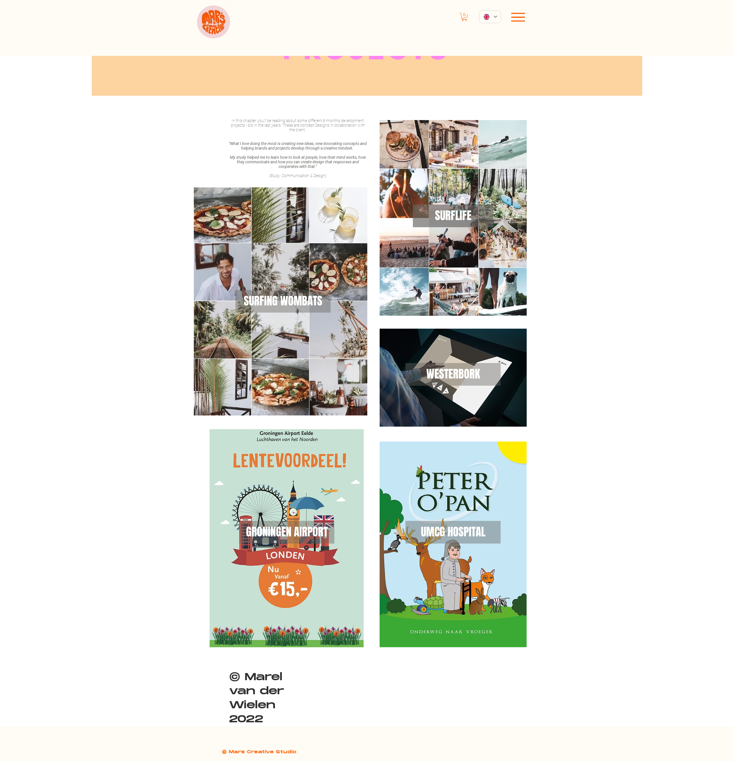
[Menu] (518, 17)
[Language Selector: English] (490, 16)
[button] (464, 17)
